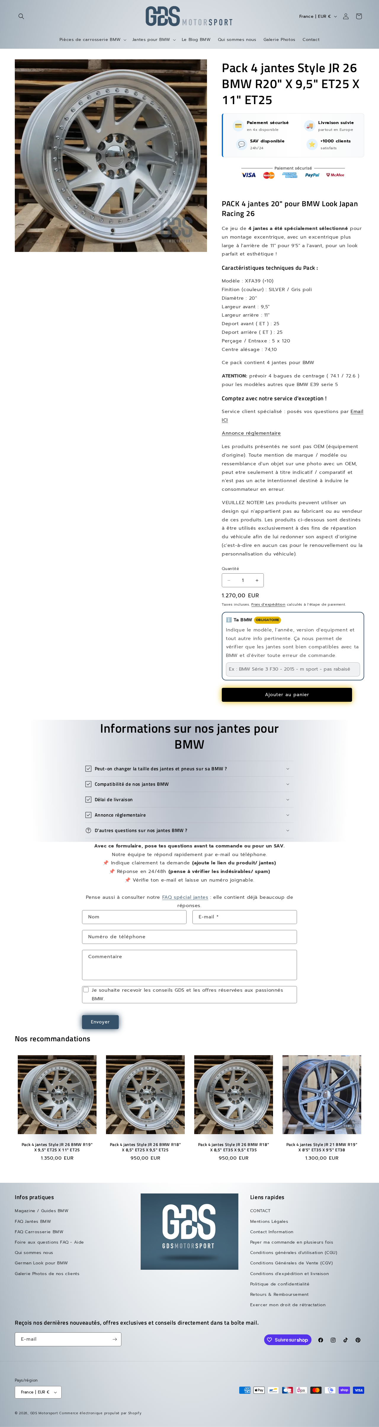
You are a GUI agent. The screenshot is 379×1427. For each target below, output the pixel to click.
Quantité (230, 569)
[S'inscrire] (114, 1339)
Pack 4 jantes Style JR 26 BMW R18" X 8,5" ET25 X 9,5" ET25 (145, 1147)
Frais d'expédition (268, 604)
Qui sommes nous (34, 1253)
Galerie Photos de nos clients (47, 1274)
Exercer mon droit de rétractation (288, 1305)
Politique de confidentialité (280, 1284)
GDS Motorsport (44, 1413)
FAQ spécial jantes (185, 897)
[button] (21, 16)
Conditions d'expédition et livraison (289, 1274)
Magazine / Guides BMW (42, 1211)
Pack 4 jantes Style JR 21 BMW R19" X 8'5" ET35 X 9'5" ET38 (321, 1147)
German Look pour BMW (41, 1263)
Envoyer (100, 1022)
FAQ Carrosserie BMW (39, 1232)
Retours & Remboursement (279, 1294)
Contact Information (271, 1232)
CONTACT (260, 1211)
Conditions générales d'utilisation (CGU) (294, 1253)
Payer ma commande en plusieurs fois (291, 1242)
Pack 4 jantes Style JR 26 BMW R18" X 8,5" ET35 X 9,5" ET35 (233, 1147)
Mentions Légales (269, 1221)
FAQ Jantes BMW (33, 1221)
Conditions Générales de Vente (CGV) (291, 1263)
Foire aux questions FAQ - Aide (49, 1242)
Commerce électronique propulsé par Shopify (100, 1413)
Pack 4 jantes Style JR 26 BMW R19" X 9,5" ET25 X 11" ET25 (57, 1147)
